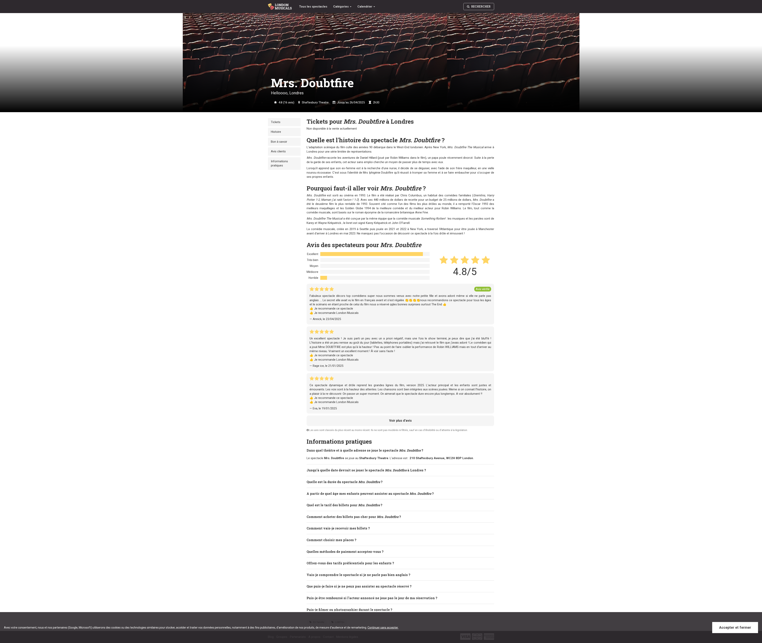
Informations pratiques (279, 163)
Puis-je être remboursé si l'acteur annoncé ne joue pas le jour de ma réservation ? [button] (372, 598)
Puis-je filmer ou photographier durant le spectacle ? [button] (349, 610)
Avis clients (278, 151)
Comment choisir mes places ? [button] (331, 540)
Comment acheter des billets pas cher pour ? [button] (354, 517)
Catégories (341, 6)
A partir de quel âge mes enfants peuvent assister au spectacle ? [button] (370, 493)
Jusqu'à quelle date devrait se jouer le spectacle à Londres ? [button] (366, 470)
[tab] (400, 450)
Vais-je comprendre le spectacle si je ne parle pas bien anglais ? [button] (358, 575)
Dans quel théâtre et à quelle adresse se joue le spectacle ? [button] (365, 450)
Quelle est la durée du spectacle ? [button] (345, 482)
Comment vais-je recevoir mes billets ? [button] (338, 528)
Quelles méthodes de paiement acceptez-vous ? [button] (345, 551)
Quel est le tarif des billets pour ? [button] (344, 505)
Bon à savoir (279, 141)
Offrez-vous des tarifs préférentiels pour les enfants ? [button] (350, 563)
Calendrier (365, 6)
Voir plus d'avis (400, 420)
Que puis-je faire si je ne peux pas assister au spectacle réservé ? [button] (359, 586)
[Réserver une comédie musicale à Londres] (280, 5)
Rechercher (480, 6)
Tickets (275, 122)
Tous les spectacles (313, 6)
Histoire (276, 132)
